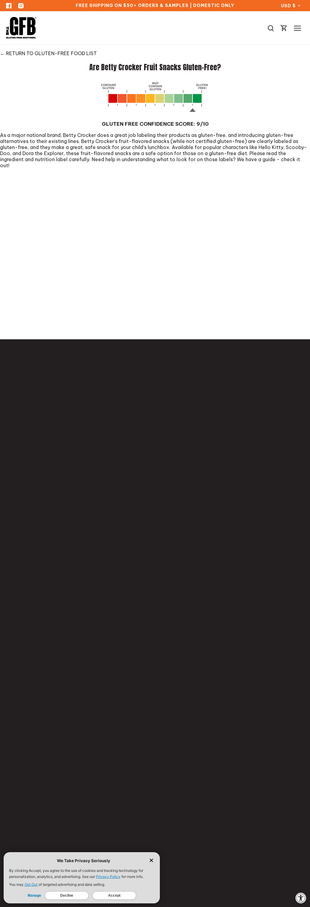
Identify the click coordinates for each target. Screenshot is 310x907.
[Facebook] (9, 5)
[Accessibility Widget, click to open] (301, 898)
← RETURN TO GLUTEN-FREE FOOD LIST (48, 53)
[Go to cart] (284, 27)
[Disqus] (155, 250)
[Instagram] (21, 5)
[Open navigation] (297, 28)
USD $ (288, 5)
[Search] (270, 27)
